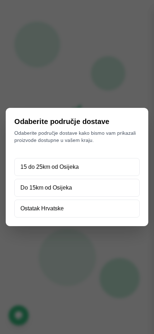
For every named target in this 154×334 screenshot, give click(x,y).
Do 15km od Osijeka (46, 188)
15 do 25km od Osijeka (49, 167)
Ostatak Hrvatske (42, 208)
